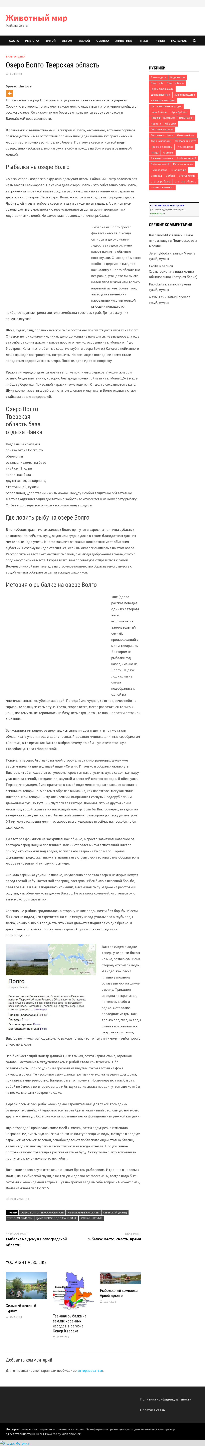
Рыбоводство (159, 170)
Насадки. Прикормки (163, 118)
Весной (84, 41)
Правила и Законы (161, 147)
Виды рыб (157, 83)
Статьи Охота (187, 175)
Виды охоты (177, 77)
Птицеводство (185, 147)
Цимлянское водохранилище (56, 1218)
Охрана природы (161, 141)
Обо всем (170, 123)
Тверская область (19, 1218)
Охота (14, 41)
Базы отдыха (15, 56)
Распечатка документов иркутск (167, 205)
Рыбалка (32, 41)
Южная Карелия (91, 1218)
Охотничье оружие (162, 129)
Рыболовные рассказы (83, 1212)
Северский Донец (115, 1212)
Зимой (50, 41)
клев (64, 1434)
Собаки (170, 175)
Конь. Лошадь (159, 112)
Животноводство (185, 94)
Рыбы (160, 41)
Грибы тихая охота (162, 89)
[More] (9, 93)
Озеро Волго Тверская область (42, 1212)
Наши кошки (186, 118)
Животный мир (36, 17)
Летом (67, 41)
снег (77, 1434)
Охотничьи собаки (162, 135)
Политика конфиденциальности (165, 1399)
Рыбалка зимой (160, 164)
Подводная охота (185, 141)
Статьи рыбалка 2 (185, 181)
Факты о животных (162, 187)
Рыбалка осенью (183, 164)
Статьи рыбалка (161, 181)
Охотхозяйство (186, 135)
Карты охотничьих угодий (166, 106)
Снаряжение (178, 170)
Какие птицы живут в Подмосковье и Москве (173, 240)
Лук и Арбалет (179, 112)
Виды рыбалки (175, 83)
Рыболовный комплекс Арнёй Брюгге (119, 1293)
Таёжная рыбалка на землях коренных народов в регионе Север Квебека (69, 1323)
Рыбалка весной (186, 158)
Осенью (102, 41)
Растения (168, 152)
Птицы (144, 41)
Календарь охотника (163, 100)
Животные (123, 41)
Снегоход (156, 175)
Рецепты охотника (162, 158)
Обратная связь (152, 1410)
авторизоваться (90, 1370)
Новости (156, 123)
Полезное (179, 41)
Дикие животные (160, 94)
